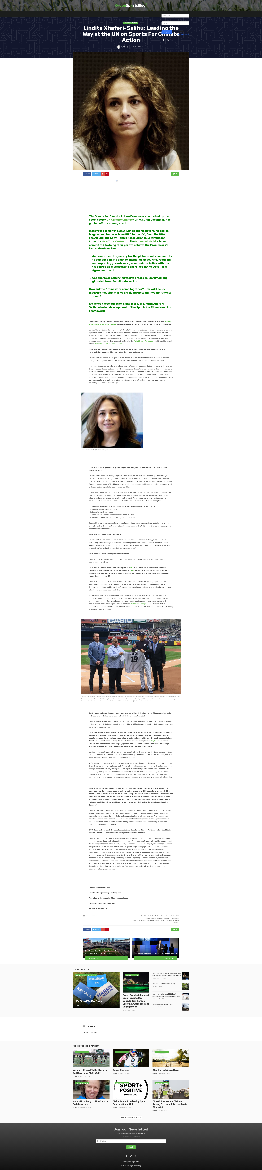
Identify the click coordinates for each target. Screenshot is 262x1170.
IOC (131, 568)
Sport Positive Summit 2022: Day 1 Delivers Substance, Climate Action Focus (166, 995)
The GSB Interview (92, 916)
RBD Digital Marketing (134, 1166)
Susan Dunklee (121, 1070)
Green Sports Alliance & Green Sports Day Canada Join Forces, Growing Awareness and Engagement (136, 1001)
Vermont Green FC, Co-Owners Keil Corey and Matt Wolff (90, 1071)
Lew (124, 47)
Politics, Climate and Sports (86, 975)
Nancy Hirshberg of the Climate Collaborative (90, 1103)
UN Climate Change (120, 219)
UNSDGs (176, 922)
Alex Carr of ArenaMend (165, 1070)
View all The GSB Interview (130, 1117)
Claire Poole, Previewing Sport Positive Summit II (129, 1103)
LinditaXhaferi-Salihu (158, 915)
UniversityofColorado (173, 920)
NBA (132, 570)
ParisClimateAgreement (164, 918)
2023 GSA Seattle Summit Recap (163, 984)
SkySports (176, 918)
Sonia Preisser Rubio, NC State (162, 1004)
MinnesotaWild (171, 915)
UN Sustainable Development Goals (109, 344)
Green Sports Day (131, 975)
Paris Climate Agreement (144, 341)
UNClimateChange (153, 920)
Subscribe (131, 1147)
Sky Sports (155, 741)
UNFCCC (162, 920)
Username (165, 12)
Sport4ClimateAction (140, 920)
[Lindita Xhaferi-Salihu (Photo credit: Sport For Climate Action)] (131, 420)
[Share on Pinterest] (107, 174)
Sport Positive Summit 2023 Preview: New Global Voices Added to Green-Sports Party (166, 974)
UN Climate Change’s (139, 604)
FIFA (146, 915)
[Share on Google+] (103, 174)
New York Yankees (114, 241)
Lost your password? (185, 34)
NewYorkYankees (151, 918)
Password (165, 20)
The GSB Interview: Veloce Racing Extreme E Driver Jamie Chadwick (169, 1104)
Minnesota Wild (145, 241)
